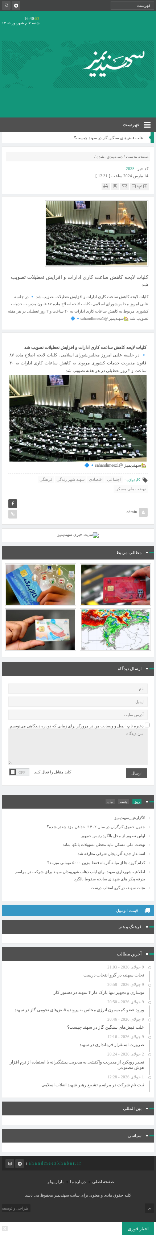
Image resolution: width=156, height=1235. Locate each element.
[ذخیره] (115, 186)
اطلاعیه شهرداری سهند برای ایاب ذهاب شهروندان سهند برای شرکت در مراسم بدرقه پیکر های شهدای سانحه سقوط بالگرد (80, 875)
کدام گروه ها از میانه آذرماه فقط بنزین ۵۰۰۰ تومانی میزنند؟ (41, 613)
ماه (110, 802)
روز (137, 802)
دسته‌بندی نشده (110, 156)
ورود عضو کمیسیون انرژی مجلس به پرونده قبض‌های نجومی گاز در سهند (79, 1009)
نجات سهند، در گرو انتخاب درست (118, 887)
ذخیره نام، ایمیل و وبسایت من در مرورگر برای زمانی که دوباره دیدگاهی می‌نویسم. (76, 726)
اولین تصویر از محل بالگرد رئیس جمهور (113, 836)
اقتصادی (96, 479)
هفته (123, 802)
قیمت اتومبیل (127, 910)
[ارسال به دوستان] (124, 186)
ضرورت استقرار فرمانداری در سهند (111, 1044)
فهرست (132, 124)
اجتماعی (114, 479)
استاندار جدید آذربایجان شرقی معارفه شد (111, 853)
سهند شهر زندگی (71, 479)
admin (132, 511)
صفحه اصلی (103, 1181)
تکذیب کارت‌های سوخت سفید (115, 571)
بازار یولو (55, 1181)
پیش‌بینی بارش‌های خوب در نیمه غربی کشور (115, 613)
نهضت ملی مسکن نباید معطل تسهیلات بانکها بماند (104, 844)
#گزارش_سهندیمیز (129, 817)
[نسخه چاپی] (105, 186)
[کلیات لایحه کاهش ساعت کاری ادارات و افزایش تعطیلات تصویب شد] (96, 233)
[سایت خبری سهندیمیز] (114, 64)
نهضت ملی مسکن (130, 489)
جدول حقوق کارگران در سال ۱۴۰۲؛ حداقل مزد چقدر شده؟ (96, 827)
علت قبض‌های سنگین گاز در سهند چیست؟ (108, 138)
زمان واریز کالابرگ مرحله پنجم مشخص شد (41, 568)
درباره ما (78, 1181)
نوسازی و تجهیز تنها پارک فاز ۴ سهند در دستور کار (99, 992)
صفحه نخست (137, 156)
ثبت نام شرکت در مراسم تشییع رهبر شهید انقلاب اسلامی (92, 1084)
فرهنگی (46, 479)
